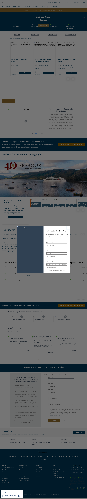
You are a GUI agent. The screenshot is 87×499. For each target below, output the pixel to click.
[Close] (68, 227)
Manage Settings (18, 496)
